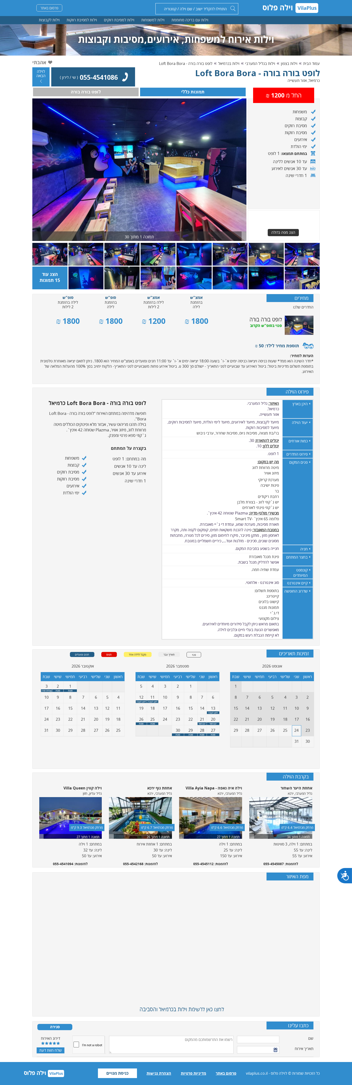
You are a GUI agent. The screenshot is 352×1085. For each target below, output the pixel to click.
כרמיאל (314, 80)
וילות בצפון (289, 63)
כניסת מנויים (117, 1073)
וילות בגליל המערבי (260, 63)
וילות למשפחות (153, 20)
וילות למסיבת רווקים (119, 20)
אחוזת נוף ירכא (159, 788)
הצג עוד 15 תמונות (50, 277)
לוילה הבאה (40, 73)
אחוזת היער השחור (296, 788)
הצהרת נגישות (159, 1073)
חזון (85, 793)
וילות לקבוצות (49, 20)
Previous (35, 823)
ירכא (291, 793)
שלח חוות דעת (50, 1050)
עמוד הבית (311, 63)
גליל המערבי (303, 793)
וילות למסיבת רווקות (82, 20)
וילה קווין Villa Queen (82, 788)
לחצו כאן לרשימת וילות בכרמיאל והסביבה (182, 1009)
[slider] (50, 1043)
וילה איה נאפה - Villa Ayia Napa (214, 788)
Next (317, 823)
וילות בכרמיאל (228, 63)
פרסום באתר (49, 8)
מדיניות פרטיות (193, 1073)
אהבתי (39, 62)
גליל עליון (95, 793)
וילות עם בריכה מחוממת (189, 20)
